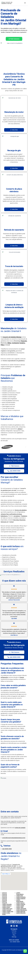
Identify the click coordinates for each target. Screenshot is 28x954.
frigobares (24, 516)
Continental (15, 343)
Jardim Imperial (20, 904)
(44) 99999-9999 (7, 849)
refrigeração (4, 677)
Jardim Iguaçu (20, 903)
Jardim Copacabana (19, 893)
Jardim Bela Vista (7, 908)
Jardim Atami (6, 907)
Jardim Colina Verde (6, 913)
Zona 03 (4, 895)
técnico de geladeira (21, 510)
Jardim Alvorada (7, 904)
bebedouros (4, 516)
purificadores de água (15, 514)
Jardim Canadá (6, 910)
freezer (22, 677)
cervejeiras (16, 516)
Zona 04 (4, 897)
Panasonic (24, 341)
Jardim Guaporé (20, 898)
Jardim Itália (19, 907)
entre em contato (20, 827)
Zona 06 (4, 900)
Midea (9, 343)
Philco (2, 345)
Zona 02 (4, 894)
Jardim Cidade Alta (7, 911)
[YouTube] (14, 926)
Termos (14, 933)
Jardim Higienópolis (19, 900)
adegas (20, 429)
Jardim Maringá (20, 911)
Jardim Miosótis (20, 913)
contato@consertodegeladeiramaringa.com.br (13, 837)
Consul (11, 522)
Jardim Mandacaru (21, 910)
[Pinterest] (17, 926)
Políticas (14, 931)
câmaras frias (5, 514)
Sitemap (14, 937)
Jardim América (6, 905)
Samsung (3, 522)
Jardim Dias (19, 895)
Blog (14, 935)
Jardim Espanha (20, 897)
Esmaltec (22, 343)
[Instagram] (11, 926)
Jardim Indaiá (20, 905)
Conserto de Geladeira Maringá (12, 337)
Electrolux (16, 520)
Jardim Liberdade (21, 908)
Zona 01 (4, 892)
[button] (2, 447)
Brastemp (22, 520)
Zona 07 (4, 901)
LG (7, 522)
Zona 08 (4, 903)
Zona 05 (4, 898)
